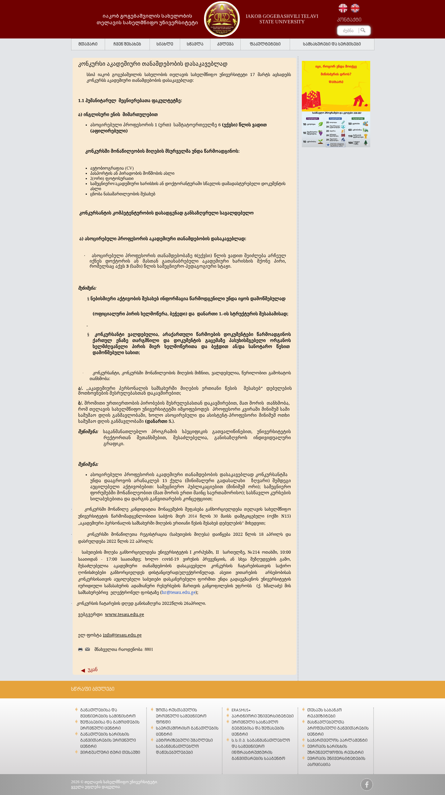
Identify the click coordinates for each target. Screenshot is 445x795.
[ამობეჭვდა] (80, 650)
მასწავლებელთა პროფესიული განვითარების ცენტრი (338, 728)
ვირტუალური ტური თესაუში (110, 752)
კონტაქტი (349, 20)
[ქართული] (343, 8)
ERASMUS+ (241, 710)
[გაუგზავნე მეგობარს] (87, 649)
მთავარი (87, 44)
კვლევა (225, 44)
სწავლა (195, 44)
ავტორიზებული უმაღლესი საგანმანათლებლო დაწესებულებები (184, 746)
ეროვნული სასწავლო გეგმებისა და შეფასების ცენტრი (258, 728)
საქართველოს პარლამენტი (337, 740)
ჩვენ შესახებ (127, 44)
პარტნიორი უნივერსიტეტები (263, 716)
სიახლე (165, 44)
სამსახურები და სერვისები (332, 44)
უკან (92, 669)
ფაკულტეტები (265, 44)
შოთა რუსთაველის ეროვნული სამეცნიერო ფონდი (181, 716)
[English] (355, 8)
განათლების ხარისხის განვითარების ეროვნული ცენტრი (108, 740)
